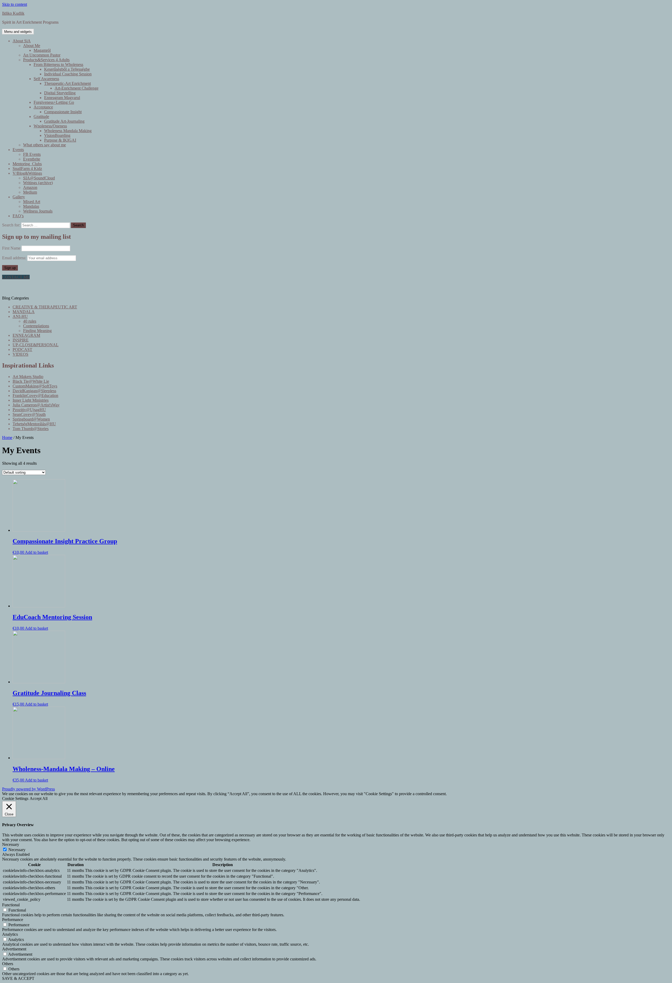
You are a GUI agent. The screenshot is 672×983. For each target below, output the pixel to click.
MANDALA (24, 311)
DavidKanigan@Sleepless (34, 391)
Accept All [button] (39, 798)
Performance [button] (12, 919)
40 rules (29, 321)
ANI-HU (20, 316)
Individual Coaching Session (68, 74)
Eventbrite (31, 159)
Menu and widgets (18, 32)
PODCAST (22, 349)
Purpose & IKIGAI (60, 140)
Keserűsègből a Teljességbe (67, 69)
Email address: (14, 258)
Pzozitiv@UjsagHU (29, 409)
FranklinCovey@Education (35, 395)
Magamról (42, 50)
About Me (31, 45)
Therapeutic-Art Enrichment (67, 83)
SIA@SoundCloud (39, 178)
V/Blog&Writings (27, 173)
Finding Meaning (37, 330)
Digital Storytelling (60, 93)
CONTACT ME (16, 277)
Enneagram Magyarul (62, 97)
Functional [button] (11, 905)
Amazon (30, 187)
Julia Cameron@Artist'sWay (36, 405)
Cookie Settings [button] (15, 798)
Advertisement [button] (14, 949)
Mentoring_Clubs (27, 164)
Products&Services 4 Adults (46, 60)
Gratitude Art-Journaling (64, 121)
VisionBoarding (57, 135)
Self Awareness (46, 78)
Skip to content (14, 4)
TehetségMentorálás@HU (34, 424)
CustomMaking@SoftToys (35, 386)
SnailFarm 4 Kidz (27, 168)
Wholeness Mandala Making (68, 130)
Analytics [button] (10, 934)
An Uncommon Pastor (41, 55)
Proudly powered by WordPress (28, 789)
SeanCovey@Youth (29, 414)
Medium (30, 192)
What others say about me (44, 145)
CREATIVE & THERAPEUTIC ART (45, 307)
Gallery (19, 197)
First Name (11, 248)
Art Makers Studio (28, 376)
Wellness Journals (37, 211)
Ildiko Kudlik (13, 13)
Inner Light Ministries (31, 400)
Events (18, 149)
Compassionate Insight (63, 112)
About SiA (22, 41)
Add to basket (36, 552)
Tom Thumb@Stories (31, 428)
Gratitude (41, 116)
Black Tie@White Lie (31, 381)
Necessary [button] (10, 844)
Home (7, 437)
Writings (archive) (38, 182)
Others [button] (7, 963)
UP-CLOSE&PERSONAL (36, 345)
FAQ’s (18, 216)
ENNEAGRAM (26, 335)
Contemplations (36, 326)
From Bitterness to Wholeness (58, 64)
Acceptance (43, 107)
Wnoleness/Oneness (50, 126)
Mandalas (31, 206)
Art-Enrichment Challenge (76, 88)
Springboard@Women (31, 419)
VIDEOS (20, 354)
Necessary (16, 849)
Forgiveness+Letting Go (54, 102)
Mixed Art (31, 201)
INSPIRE (21, 340)
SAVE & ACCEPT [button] (18, 978)
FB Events (32, 154)
